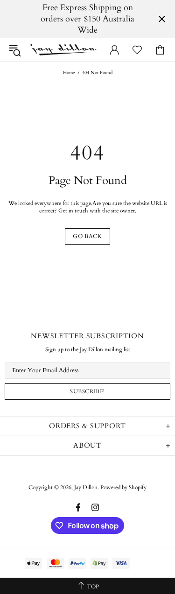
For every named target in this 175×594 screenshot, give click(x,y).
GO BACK (87, 236)
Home (69, 72)
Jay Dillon (63, 50)
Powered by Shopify (123, 487)
